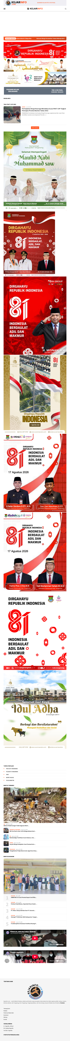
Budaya (23, 107)
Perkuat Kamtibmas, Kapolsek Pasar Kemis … (24, 904)
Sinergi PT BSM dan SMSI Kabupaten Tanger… (24, 917)
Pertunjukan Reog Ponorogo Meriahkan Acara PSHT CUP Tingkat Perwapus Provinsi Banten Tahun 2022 (44, 110)
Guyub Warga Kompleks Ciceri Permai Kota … (23, 844)
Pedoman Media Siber (9, 1013)
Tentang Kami (7, 1008)
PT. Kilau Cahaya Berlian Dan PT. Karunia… (23, 910)
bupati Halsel (10, 777)
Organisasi (12, 849)
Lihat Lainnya (35, 127)
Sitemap (5, 1017)
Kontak (5, 1019)
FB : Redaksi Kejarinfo (8, 1028)
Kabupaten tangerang (15, 829)
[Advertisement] (35, 24)
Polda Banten (10, 780)
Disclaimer (6, 1015)
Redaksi (62, 1003)
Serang (11, 842)
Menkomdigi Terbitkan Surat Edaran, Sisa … (22, 838)
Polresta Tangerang (12, 771)
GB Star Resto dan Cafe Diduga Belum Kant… (23, 831)
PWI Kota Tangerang (12, 768)
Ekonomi (13, 895)
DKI (4, 824)
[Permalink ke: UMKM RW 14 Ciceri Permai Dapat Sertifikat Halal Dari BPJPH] (35, 876)
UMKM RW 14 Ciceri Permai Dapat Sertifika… (24, 897)
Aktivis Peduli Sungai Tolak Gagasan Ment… (16, 825)
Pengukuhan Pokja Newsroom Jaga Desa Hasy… (23, 851)
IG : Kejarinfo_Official (8, 1026)
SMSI (7, 774)
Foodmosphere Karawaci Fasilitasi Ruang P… (24, 923)
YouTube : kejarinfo (8, 1030)
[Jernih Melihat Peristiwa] (35, 8)
